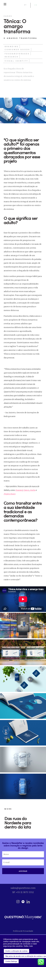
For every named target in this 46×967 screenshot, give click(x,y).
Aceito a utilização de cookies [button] (16, 951)
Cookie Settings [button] (11, 961)
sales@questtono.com (23, 887)
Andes (32, 490)
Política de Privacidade (23, 931)
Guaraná (18, 490)
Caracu (26, 490)
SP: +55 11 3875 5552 (23, 892)
